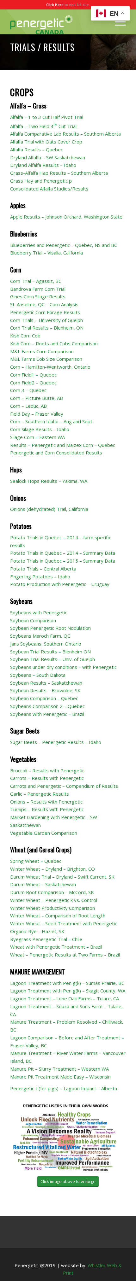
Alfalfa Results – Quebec (36, 149)
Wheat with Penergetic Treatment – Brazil (56, 947)
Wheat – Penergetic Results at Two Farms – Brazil (65, 954)
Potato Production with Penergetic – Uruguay (59, 584)
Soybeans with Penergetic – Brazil (47, 714)
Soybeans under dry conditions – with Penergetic (63, 667)
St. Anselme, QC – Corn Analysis (44, 304)
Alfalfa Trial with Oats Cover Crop (46, 141)
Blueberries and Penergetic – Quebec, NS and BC (63, 245)
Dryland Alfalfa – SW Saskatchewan (47, 157)
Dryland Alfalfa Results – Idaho (43, 165)
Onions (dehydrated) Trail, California (49, 509)
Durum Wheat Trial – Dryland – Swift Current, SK (62, 877)
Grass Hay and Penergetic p (41, 181)
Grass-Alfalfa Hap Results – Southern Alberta (59, 173)
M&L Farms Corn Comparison (42, 351)
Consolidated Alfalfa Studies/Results (49, 188)
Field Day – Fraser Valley (36, 414)
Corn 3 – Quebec (28, 390)
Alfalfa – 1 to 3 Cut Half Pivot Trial (46, 117)
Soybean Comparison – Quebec (44, 698)
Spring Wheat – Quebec (35, 861)
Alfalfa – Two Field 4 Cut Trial (43, 126)
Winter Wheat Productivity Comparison (52, 908)
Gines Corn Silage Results (37, 296)
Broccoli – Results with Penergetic (47, 770)
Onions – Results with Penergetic (46, 801)
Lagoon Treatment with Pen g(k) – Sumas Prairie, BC (67, 983)
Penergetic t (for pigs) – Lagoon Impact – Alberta (63, 1088)
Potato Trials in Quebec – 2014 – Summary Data (62, 553)
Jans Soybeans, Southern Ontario (45, 643)
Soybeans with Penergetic (38, 612)
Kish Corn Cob (25, 335)
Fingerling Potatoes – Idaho (40, 576)
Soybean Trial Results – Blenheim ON (50, 651)
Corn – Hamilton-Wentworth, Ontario (50, 367)
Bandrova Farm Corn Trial (37, 289)
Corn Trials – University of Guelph (46, 320)
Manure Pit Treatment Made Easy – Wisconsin (60, 1076)
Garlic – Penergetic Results (39, 794)
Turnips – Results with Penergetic (47, 809)
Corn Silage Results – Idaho (39, 429)
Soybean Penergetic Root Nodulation (50, 628)
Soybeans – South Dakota (37, 675)
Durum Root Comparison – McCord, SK (52, 892)
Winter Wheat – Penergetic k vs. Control (53, 900)
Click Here (55, 4)
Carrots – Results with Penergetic (47, 778)
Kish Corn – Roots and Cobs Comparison (54, 343)
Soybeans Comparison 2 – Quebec (47, 706)
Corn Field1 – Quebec (33, 374)
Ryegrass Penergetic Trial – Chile (46, 939)
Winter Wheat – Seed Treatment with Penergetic (63, 923)
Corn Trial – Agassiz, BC (35, 281)
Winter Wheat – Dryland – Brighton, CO (52, 869)
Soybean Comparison (33, 620)
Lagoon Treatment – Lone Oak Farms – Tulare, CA (64, 998)
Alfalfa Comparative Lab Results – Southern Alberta (65, 134)
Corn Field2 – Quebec (33, 382)
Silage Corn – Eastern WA (37, 437)
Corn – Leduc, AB (28, 406)
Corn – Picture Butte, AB (36, 398)
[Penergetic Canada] (56, 21)
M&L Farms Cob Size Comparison (46, 359)
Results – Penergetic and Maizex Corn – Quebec (62, 445)
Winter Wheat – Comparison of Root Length (57, 915)
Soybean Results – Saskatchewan (46, 683)
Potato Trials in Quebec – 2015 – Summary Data (62, 561)
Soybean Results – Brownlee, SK (45, 690)
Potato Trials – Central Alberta (43, 568)
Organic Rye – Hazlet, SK (37, 931)
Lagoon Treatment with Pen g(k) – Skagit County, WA (67, 990)
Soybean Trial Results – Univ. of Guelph (52, 659)
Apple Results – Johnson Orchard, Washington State (66, 217)
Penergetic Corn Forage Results (45, 312)
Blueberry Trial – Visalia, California (46, 252)
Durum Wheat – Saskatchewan (43, 884)
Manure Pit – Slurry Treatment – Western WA (59, 1069)
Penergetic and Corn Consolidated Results (56, 452)
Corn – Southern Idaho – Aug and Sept (51, 421)
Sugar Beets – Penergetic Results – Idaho (55, 742)
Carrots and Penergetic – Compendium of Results (64, 786)
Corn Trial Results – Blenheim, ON (46, 328)
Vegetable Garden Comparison (43, 833)
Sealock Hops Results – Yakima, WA (48, 481)
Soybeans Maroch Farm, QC (40, 636)
